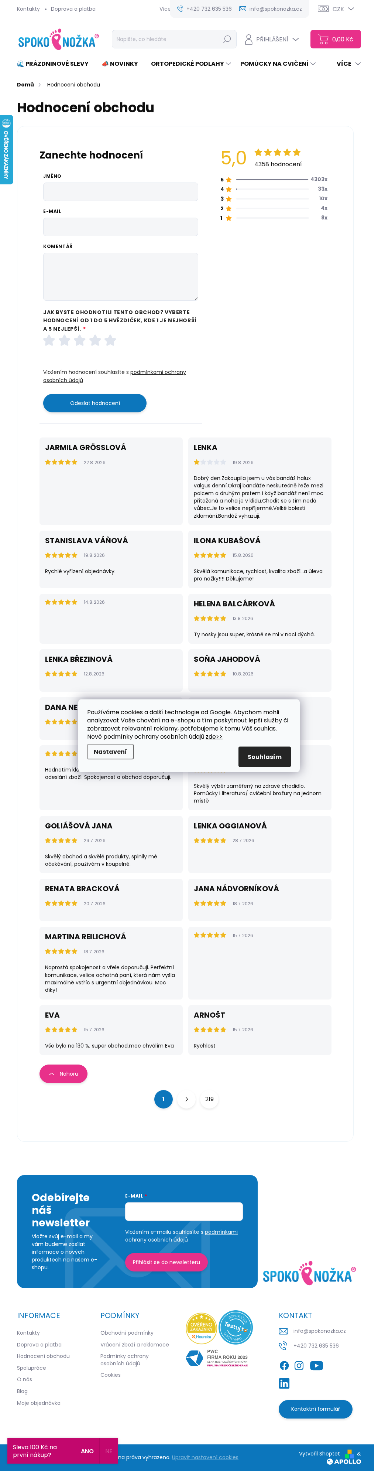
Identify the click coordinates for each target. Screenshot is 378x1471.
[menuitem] (55, 64)
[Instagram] (299, 1364)
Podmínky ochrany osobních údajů (124, 1359)
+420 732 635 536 (316, 1345)
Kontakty (28, 9)
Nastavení (110, 751)
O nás (24, 1379)
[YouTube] (316, 1364)
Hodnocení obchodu (43, 1356)
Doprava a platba (73, 9)
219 (209, 1099)
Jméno (52, 176)
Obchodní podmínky (127, 1333)
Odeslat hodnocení (95, 403)
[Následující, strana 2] (186, 1099)
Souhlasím (265, 756)
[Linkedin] (284, 1381)
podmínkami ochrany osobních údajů (181, 1235)
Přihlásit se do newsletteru (166, 1262)
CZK (338, 9)
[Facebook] (284, 1364)
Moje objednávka (39, 1403)
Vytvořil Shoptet (319, 1453)
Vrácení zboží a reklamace (134, 1344)
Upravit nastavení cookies (205, 1457)
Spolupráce (31, 1368)
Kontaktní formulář (315, 1409)
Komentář (58, 246)
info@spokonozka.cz (319, 1331)
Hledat (227, 39)
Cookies (110, 1375)
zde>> (214, 736)
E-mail (52, 211)
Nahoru (69, 1073)
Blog (22, 1391)
